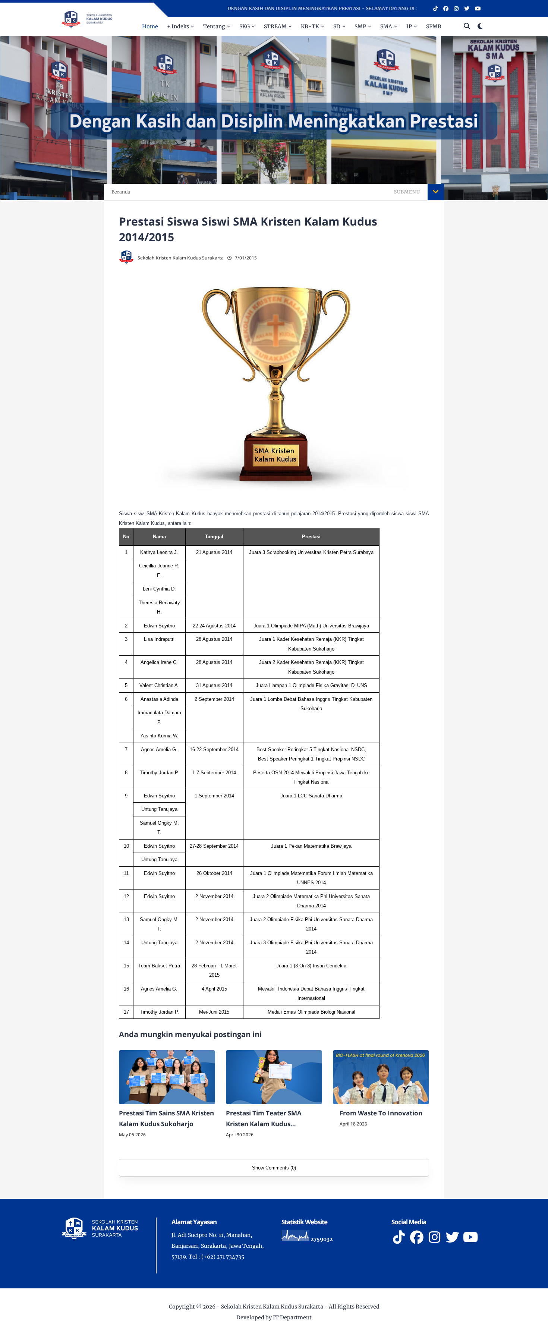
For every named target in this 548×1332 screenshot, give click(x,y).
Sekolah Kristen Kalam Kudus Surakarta (272, 1306)
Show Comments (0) (274, 1168)
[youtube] (478, 8)
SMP (360, 26)
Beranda (120, 192)
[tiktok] (435, 8)
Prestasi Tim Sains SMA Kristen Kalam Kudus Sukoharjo (166, 1118)
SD (336, 26)
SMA (386, 26)
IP (409, 26)
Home (150, 26)
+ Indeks (178, 26)
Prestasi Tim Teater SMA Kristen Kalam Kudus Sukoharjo (264, 1119)
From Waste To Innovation (381, 1113)
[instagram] (456, 8)
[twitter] (466, 8)
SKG (244, 26)
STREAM (275, 26)
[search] (467, 26)
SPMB (433, 26)
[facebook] (445, 8)
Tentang (214, 26)
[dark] (480, 26)
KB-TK (310, 26)
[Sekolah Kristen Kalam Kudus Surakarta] (87, 19)
